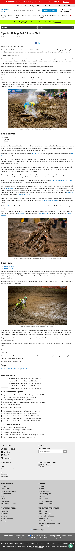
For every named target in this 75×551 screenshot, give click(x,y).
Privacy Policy (20, 536)
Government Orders (46, 501)
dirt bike (10, 369)
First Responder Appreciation (49, 523)
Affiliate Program (45, 494)
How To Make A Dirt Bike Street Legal (14, 427)
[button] (62, 5)
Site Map (34, 538)
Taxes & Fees (67, 536)
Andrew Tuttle (25, 369)
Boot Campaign (44, 526)
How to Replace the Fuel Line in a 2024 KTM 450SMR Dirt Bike (21, 421)
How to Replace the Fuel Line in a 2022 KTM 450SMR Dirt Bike (21, 416)
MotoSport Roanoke (46, 504)
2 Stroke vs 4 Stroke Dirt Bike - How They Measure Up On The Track (23, 435)
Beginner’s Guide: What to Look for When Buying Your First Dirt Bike (23, 395)
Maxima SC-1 (36, 154)
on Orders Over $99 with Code (37, 22)
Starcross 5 (21, 213)
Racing (3, 521)
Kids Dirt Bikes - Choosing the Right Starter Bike (17, 430)
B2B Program (43, 496)
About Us (42, 486)
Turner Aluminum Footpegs (50, 200)
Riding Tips (5, 511)
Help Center (5, 501)
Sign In (3, 486)
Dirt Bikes (4, 369)
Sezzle (3, 499)
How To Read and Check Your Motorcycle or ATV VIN (19, 437)
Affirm (3, 496)
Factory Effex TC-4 (24, 195)
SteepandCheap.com (66, 543)
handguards (9, 188)
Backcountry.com (32, 543)
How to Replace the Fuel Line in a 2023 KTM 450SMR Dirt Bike (21, 418)
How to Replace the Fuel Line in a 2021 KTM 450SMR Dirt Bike (21, 413)
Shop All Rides (59, 538)
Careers (41, 489)
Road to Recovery (45, 513)
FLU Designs (69, 192)
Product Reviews (7, 518)
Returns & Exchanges (8, 491)
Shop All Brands (45, 538)
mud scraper (10, 206)
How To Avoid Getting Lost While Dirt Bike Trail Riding (19, 397)
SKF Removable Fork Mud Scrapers (61, 180)
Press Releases (44, 491)
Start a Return (6, 494)
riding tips (17, 369)
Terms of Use (8, 536)
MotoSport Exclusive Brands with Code (37, 2)
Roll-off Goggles (9, 267)
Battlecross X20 (43, 213)
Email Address (44, 448)
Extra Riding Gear (9, 268)
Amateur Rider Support (47, 516)
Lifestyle (4, 516)
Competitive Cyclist (48, 543)
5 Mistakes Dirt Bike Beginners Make (13, 432)
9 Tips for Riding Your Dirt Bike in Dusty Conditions (18, 400)
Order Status (5, 489)
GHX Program (43, 499)
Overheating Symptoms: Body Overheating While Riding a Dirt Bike (23, 402)
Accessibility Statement (20, 538)
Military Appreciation (46, 521)
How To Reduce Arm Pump (11, 405)
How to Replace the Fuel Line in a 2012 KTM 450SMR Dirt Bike (21, 411)
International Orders (8, 504)
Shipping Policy (54, 536)
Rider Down (43, 511)
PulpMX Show (43, 518)
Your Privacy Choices (38, 536)
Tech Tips (4, 513)
